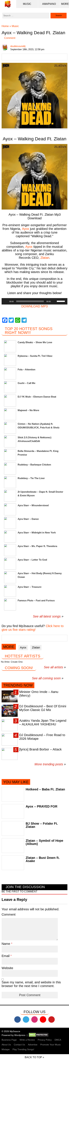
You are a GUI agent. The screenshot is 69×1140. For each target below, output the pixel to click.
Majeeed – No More (28, 410)
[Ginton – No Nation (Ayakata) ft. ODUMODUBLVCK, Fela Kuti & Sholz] (10, 428)
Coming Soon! (19, 668)
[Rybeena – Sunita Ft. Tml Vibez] (10, 360)
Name (6, 943)
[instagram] (34, 1019)
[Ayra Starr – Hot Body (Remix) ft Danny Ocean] (10, 577)
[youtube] (43, 1019)
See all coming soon (46, 678)
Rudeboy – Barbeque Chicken (34, 464)
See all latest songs (47, 616)
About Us (6, 1044)
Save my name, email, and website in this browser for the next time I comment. (31, 984)
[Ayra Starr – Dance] (10, 523)
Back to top (33, 1057)
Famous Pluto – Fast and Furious (36, 600)
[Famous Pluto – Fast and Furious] (10, 604)
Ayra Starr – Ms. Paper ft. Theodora (37, 546)
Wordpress (19, 1035)
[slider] (61, 301)
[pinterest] (51, 1019)
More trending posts (50, 764)
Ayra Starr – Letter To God (32, 559)
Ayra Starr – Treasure (29, 587)
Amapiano (49, 4)
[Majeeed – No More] (10, 414)
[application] (34, 301)
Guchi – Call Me (26, 383)
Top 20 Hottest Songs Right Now (28, 331)
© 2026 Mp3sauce (11, 1031)
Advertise (32, 1044)
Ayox (23, 647)
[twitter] (26, 1019)
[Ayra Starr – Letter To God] (10, 564)
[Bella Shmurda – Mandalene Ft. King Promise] (10, 455)
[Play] (5, 301)
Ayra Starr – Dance (28, 519)
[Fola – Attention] (10, 373)
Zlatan (44, 257)
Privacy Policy (45, 1039)
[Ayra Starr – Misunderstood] (10, 509)
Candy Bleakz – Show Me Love (35, 342)
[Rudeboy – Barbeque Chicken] (10, 469)
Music (27, 4)
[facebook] (17, 1019)
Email (6, 956)
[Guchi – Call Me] (10, 387)
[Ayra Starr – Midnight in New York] (10, 537)
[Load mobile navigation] (65, 4)
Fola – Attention (26, 369)
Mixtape (6, 1049)
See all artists (53, 667)
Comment (9, 38)
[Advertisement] (34, 1105)
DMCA (58, 1039)
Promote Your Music (50, 1044)
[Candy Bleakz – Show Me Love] (10, 346)
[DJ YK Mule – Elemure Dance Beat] (10, 401)
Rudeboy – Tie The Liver (31, 478)
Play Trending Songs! (23, 1049)
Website (7, 968)
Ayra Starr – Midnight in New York (37, 532)
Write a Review (27, 1039)
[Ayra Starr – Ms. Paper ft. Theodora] (10, 550)
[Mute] (54, 301)
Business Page (9, 1039)
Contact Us (19, 1044)
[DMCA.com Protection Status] (38, 1035)
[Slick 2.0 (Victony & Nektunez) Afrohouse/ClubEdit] (10, 441)
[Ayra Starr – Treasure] (10, 591)
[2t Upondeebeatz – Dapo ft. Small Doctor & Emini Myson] (10, 496)
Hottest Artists (22, 656)
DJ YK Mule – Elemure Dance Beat (37, 396)
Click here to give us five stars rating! (33, 627)
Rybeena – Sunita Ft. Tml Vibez (35, 356)
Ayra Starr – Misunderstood (33, 505)
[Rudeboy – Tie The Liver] (10, 482)
